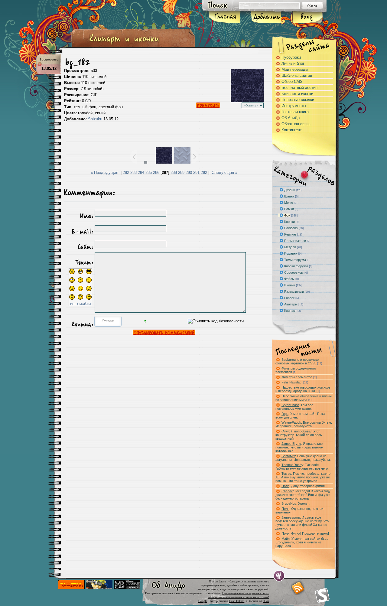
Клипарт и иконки (297, 93)
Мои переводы (294, 69)
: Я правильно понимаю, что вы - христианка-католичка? (299, 447)
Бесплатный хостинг (300, 87)
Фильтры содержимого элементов (295, 370)
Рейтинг (290, 234)
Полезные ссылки (297, 99)
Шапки (289, 196)
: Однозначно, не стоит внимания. (300, 510)
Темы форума (295, 260)
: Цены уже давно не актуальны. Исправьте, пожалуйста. (303, 457)
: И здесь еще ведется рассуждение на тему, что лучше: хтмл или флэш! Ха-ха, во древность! (302, 523)
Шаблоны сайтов (296, 75)
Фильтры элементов (299, 377)
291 (196, 172)
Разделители (294, 291)
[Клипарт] (124, 45)
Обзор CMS (292, 81)
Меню (288, 202)
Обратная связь (296, 124)
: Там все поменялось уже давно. (294, 406)
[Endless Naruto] (99, 588)
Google (202, 601)
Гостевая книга (295, 111)
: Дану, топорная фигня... (304, 486)
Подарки (290, 253)
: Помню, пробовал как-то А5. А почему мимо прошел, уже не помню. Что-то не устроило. (302, 477)
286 (156, 172)
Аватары (291, 304)
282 (126, 172)
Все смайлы (80, 304)
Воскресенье (49, 59)
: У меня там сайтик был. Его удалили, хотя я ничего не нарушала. (301, 542)
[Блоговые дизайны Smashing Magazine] (322, 595)
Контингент (291, 130)
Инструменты (293, 105)
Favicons (291, 228)
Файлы (289, 279)
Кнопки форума (296, 266)
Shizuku (95, 119)
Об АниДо (290, 118)
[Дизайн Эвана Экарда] (279, 576)
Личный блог (292, 63)
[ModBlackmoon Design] (127, 588)
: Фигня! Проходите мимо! (305, 533)
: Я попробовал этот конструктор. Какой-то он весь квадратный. (298, 434)
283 (133, 172)
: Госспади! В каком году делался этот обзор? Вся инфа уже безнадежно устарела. (302, 494)
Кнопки (289, 221)
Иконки (289, 285)
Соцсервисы (294, 272)
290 (189, 172)
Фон (287, 215)
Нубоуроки (291, 57)
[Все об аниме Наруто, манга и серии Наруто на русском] (71, 588)
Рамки (289, 209)
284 (141, 172)
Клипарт (290, 310)
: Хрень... (295, 503)
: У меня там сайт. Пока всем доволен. (300, 415)
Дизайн (289, 190)
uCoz (266, 601)
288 (174, 172)
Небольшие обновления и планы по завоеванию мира (303, 398)
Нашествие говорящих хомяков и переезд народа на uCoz (302, 389)
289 (181, 172)
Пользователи (295, 241)
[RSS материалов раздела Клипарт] (297, 588)
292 (204, 172)
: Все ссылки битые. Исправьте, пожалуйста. (303, 424)
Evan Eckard (236, 601)
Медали (290, 247)
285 (148, 172)
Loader (289, 298)
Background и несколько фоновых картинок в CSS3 (298, 361)
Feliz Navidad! (294, 382)
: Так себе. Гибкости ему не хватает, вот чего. (302, 466)
